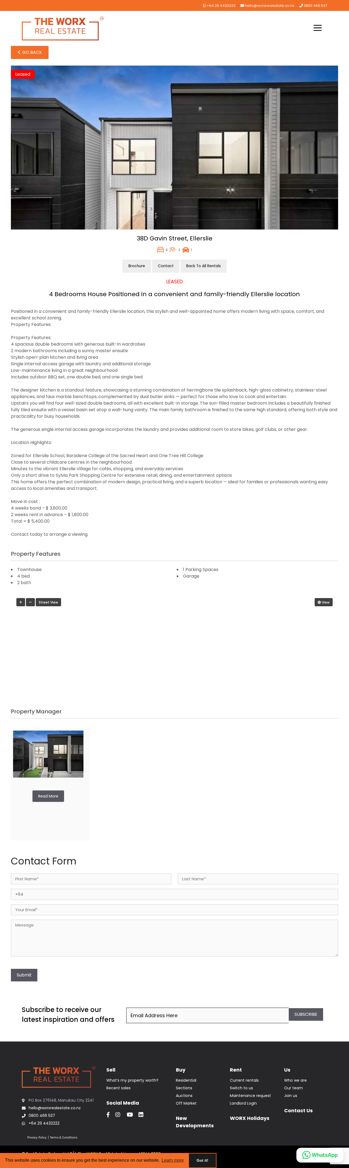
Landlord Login (243, 1103)
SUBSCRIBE (305, 1014)
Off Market (186, 1103)
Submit (24, 975)
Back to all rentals (203, 266)
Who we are (295, 1080)
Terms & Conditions (63, 1137)
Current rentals (244, 1080)
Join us (290, 1095)
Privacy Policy (37, 1137)
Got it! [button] (202, 1160)
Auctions (184, 1095)
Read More (48, 796)
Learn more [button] (173, 1160)
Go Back (31, 52)
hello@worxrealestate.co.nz (269, 5)
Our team (293, 1088)
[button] (317, 28)
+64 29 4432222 (221, 5)
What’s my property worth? (132, 1080)
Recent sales (118, 1088)
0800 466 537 (315, 5)
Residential (186, 1080)
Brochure (136, 266)
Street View (48, 602)
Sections (184, 1088)
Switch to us (241, 1088)
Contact (166, 266)
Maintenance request (250, 1095)
